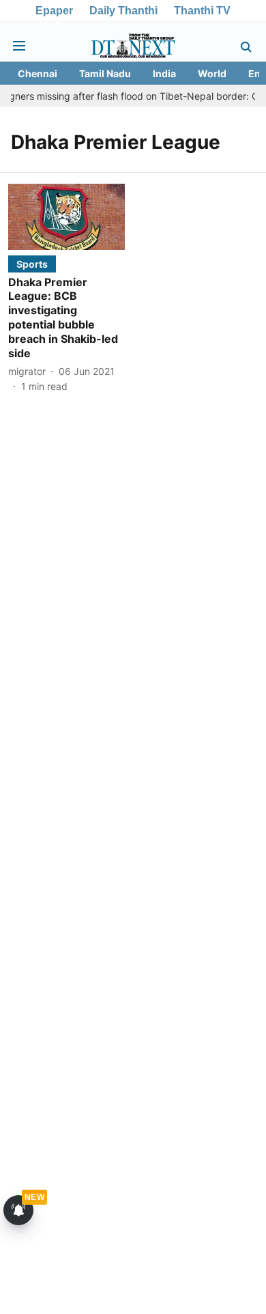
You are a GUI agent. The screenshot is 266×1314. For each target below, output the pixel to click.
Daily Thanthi (123, 10)
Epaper (54, 10)
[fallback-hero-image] (66, 216)
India (164, 73)
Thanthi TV (202, 10)
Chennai (37, 73)
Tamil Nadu (105, 73)
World (212, 73)
